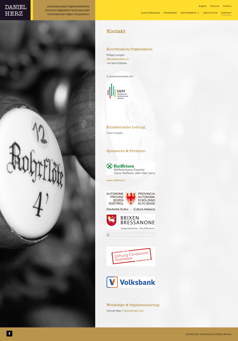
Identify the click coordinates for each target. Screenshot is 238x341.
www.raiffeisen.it (116, 180)
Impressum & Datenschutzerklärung (209, 334)
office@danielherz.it (118, 59)
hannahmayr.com (134, 310)
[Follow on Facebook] (9, 333)
